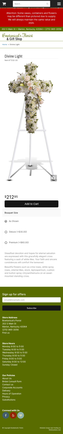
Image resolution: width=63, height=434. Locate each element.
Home (4, 44)
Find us (5, 332)
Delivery (6, 390)
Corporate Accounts (12, 387)
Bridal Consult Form (12, 381)
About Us (6, 378)
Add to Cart (32, 203)
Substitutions (8, 399)
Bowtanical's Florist (17, 37)
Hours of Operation (11, 393)
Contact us (7, 384)
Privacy (6, 396)
